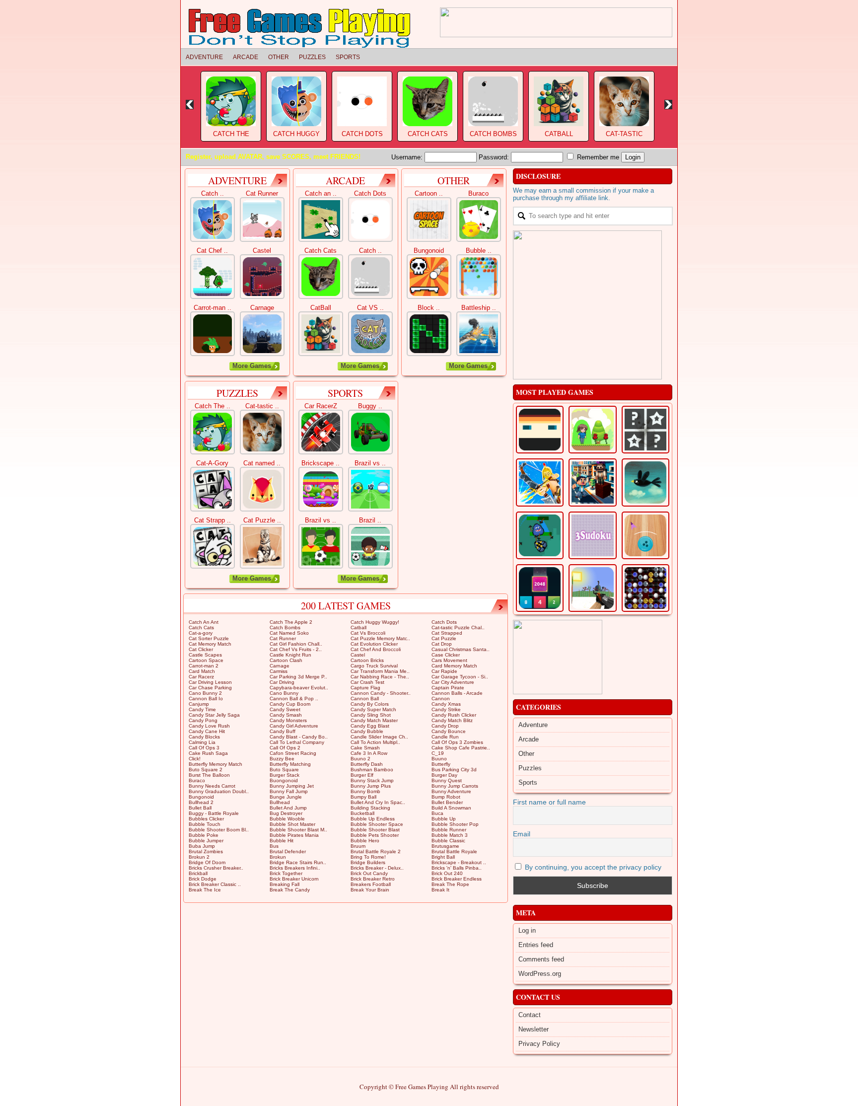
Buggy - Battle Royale (214, 813)
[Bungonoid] (429, 276)
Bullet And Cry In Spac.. (378, 802)
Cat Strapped (446, 633)
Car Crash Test (367, 682)
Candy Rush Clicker (453, 715)
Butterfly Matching (290, 764)
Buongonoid (284, 780)
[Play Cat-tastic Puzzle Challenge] (624, 100)
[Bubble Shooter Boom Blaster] (478, 276)
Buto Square (284, 769)
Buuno (439, 758)
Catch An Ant (203, 622)
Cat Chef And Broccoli (376, 649)
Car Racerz (201, 676)
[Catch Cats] (320, 276)
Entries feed (535, 945)
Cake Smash (365, 747)
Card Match (202, 671)
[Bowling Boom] (645, 535)
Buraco (197, 780)
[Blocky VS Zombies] (540, 482)
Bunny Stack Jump (372, 780)
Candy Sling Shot (371, 715)
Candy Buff (282, 731)
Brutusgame (445, 846)
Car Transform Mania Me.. (380, 671)
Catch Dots (362, 134)
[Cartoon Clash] (592, 588)
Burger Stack (284, 775)
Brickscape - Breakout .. (458, 862)
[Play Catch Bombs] (493, 100)
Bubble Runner (448, 829)
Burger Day (444, 775)
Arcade (245, 57)
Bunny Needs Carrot (212, 786)
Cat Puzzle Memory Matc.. (380, 638)
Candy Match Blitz (452, 720)
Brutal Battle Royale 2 (376, 851)
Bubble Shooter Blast (375, 829)
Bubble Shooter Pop (455, 824)
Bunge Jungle (286, 797)
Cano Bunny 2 (205, 693)
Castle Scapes (205, 655)
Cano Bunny (284, 693)
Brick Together (286, 873)
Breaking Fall (284, 884)
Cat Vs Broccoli (368, 633)
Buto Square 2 (205, 769)
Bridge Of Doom (207, 862)
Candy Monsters (288, 720)
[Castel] (262, 276)
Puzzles (312, 57)
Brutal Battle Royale (454, 851)
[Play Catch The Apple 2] (231, 100)
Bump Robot (445, 797)
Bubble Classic (448, 840)
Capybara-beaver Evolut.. (299, 687)
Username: (408, 157)
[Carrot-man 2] (212, 333)
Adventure (204, 57)
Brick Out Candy (369, 873)
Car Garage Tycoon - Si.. (459, 676)
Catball (358, 627)
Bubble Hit (281, 840)
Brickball (198, 873)
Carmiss (278, 671)
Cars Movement (449, 660)
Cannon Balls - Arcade (457, 693)
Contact (529, 1015)
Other (278, 57)
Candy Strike (446, 709)
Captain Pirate (447, 687)
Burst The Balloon (209, 775)
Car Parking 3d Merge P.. (298, 676)
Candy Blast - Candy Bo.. (299, 736)
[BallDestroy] (645, 588)
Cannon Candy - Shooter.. (381, 693)
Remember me (597, 157)
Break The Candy (290, 889)
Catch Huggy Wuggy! (296, 137)
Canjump (199, 704)
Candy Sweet (285, 709)
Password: (495, 157)
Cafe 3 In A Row (369, 753)
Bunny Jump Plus (371, 786)
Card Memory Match (454, 665)
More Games (251, 365)
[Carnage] (262, 333)
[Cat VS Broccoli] (370, 333)
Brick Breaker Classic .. (215, 884)
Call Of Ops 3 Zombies (457, 742)
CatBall (559, 134)
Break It (440, 889)
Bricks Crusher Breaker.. (216, 868)
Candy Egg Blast (370, 726)
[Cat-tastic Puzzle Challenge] (262, 432)
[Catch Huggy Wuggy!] (212, 219)
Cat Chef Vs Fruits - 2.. (296, 649)
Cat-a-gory (201, 633)
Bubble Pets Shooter (375, 835)
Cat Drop (441, 644)
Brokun (278, 857)
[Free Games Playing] (299, 28)
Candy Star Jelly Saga (214, 715)
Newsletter (533, 1029)
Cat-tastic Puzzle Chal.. (458, 627)
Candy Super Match (373, 709)
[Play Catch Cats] (427, 100)
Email (521, 834)
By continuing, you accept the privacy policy (592, 867)
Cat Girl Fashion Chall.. (296, 644)
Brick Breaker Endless (456, 879)
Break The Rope (450, 884)
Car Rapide (444, 671)
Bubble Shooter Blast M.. (298, 829)
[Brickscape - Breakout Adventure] (320, 489)
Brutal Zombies (206, 851)
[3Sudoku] (592, 535)
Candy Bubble (367, 731)
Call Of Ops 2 (285, 747)
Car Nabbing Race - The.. (380, 676)
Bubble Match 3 (449, 835)
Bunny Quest (446, 780)
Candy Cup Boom (290, 704)
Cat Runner (283, 638)
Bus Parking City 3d (454, 769)
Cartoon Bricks (367, 660)
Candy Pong (203, 720)
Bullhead (280, 802)
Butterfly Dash (367, 764)
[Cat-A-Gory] (212, 489)
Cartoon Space (206, 660)
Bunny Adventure (451, 791)
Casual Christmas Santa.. (460, 649)
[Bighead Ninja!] (540, 429)
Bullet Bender (447, 802)
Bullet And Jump (288, 808)
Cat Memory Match (210, 644)
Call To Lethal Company (297, 742)
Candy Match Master (374, 720)
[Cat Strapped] (212, 546)
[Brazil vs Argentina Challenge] (370, 489)
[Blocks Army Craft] (592, 482)
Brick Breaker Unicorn (294, 879)
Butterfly (440, 764)
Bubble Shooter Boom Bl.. (219, 829)
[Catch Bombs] (370, 276)
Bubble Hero (365, 840)
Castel (358, 655)
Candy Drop (445, 726)
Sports (348, 57)
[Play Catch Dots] (362, 100)
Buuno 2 (360, 758)
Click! (195, 758)
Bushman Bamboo (372, 769)
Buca (437, 813)
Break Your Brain (370, 889)
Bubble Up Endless (373, 818)
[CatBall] (320, 333)
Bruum (358, 846)
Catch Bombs (493, 134)
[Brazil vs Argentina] (320, 546)
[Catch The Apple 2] (212, 432)
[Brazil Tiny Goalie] (370, 546)
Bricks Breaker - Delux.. (377, 868)
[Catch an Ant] (320, 219)
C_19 (437, 753)
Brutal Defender (288, 851)
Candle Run (445, 736)
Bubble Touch (204, 824)
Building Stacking (370, 808)
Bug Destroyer (286, 813)
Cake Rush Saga (208, 753)
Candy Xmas (446, 704)
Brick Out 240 (447, 873)
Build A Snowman (451, 808)
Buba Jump (202, 846)
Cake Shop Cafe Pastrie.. (460, 747)
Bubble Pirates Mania (294, 835)
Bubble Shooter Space (377, 824)
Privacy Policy (539, 1043)
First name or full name (549, 802)
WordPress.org (539, 973)
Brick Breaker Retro (373, 879)
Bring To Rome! (368, 857)
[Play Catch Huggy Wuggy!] (296, 100)
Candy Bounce (448, 731)
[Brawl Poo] (540, 535)
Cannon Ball (365, 698)
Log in (527, 930)
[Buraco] (478, 219)
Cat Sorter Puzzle (209, 638)
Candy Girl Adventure (294, 726)
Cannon (440, 698)
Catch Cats (428, 134)
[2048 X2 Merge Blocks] (540, 588)
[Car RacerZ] (320, 432)
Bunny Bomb (365, 791)
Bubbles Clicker (206, 818)
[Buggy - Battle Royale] (370, 432)
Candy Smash (286, 715)
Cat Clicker (201, 649)
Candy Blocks (204, 736)
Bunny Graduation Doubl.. (219, 791)
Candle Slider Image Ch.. (379, 736)
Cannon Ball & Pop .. (294, 698)
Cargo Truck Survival (374, 665)
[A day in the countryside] (645, 482)
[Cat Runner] (262, 219)
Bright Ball (443, 857)
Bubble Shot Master (292, 824)
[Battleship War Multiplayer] (478, 333)
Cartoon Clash (286, 660)
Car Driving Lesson (210, 682)
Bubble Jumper (206, 840)
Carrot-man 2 (203, 665)
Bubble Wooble (287, 818)
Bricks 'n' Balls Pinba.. (456, 868)
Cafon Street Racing (293, 753)
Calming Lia (202, 742)
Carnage (279, 665)
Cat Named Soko (289, 633)
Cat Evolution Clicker (374, 644)
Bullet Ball (200, 808)
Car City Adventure (452, 682)
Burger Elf (362, 775)
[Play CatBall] (558, 100)
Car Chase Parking (210, 687)
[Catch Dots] (370, 219)
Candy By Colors (370, 704)
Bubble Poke (203, 835)
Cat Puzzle (443, 638)
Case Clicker (445, 655)
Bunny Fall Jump (289, 791)
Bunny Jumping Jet (292, 786)
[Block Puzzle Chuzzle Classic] (429, 333)
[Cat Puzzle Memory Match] (262, 546)
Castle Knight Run (290, 655)
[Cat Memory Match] (645, 429)
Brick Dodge (202, 879)
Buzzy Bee (282, 758)
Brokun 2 (199, 857)
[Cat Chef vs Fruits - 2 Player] (212, 276)
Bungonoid (201, 797)
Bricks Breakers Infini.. (295, 868)
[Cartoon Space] (429, 219)
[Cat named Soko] (262, 489)
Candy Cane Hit (207, 731)
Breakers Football (371, 884)
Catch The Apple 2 (231, 137)
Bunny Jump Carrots (454, 786)
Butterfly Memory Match (215, 764)
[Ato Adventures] (592, 429)
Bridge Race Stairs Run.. (298, 862)
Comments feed (541, 959)
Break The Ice (205, 889)
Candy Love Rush (209, 726)
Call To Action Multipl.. (375, 742)
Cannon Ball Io (206, 698)
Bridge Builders (368, 862)
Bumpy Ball (363, 797)
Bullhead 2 (201, 802)
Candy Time (202, 709)
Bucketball (362, 813)
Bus (274, 846)
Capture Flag (365, 687)
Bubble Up (443, 818)
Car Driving (282, 682)
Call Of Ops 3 (204, 747)
